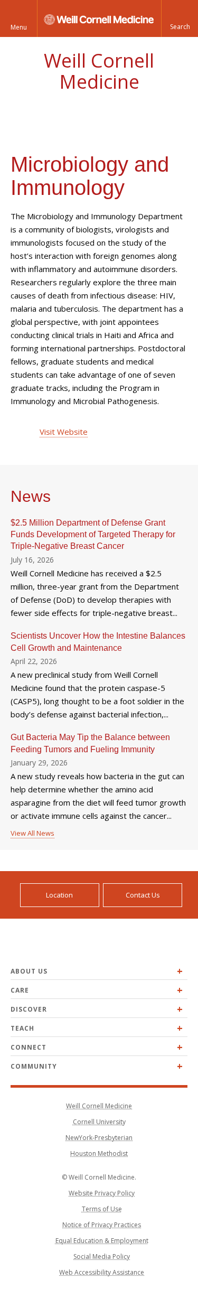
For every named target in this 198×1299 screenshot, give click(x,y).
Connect (28, 1047)
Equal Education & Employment (101, 1240)
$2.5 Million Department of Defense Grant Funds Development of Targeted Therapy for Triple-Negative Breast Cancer (93, 534)
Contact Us (143, 895)
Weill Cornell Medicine (99, 71)
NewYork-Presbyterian (99, 1137)
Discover (29, 1009)
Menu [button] (19, 27)
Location (59, 895)
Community (34, 1066)
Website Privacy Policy (102, 1193)
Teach (22, 1028)
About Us (29, 971)
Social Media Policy (101, 1256)
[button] (179, 18)
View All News (32, 833)
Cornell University (99, 1121)
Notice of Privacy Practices (101, 1224)
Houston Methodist (99, 1153)
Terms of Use (102, 1208)
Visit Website (64, 431)
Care (20, 990)
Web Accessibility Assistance (101, 1272)
